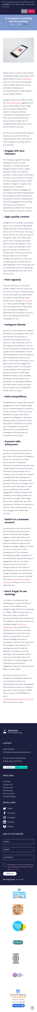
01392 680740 (8, 749)
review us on (17, 1005)
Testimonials (8, 790)
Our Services (8, 787)
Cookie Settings (9, 796)
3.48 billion (27, 79)
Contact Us (7, 784)
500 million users (13, 103)
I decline (24, 11)
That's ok (31, 11)
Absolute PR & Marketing (18, 995)
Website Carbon (21, 767)
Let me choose (6, 11)
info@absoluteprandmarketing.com (17, 699)
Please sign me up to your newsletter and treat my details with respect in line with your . (20, 867)
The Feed (7, 781)
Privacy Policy (8, 793)
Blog (25, 24)
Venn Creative (20, 879)
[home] (12, 726)
